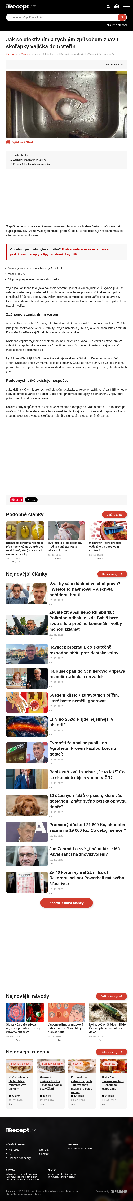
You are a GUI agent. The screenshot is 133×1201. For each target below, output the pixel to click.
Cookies (44, 1149)
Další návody (109, 996)
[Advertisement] (66, 195)
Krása (21, 1174)
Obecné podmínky (19, 1158)
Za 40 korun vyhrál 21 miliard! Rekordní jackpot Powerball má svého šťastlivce (86, 878)
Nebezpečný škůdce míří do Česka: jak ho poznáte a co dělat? (107, 1028)
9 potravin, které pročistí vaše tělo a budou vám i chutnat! (105, 546)
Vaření (20, 1179)
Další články (114, 514)
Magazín (25, 54)
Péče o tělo (20, 1177)
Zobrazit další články (66, 903)
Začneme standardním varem (29, 159)
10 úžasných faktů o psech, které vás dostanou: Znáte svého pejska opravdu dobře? (88, 801)
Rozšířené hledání (115, 25)
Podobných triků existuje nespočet (32, 164)
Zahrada (28, 1179)
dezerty (77, 1063)
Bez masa (109, 1063)
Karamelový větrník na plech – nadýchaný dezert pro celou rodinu (81, 1085)
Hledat (122, 17)
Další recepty (109, 1052)
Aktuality (51, 1174)
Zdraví (36, 1179)
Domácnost (31, 1174)
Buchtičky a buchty (21, 1063)
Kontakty (13, 1149)
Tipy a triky (32, 1177)
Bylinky (60, 1174)
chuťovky (72, 1148)
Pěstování (10, 1179)
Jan (107, 64)
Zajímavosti (53, 1177)
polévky (82, 1148)
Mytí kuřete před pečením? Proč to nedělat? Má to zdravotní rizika (65, 546)
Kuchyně (10, 1177)
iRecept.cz (11, 54)
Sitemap (44, 1153)
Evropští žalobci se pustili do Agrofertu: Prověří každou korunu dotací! (82, 748)
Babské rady (12, 1174)
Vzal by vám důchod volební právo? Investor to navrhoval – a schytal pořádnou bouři (85, 589)
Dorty (89, 1148)
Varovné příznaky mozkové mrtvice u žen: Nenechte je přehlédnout (65, 1028)
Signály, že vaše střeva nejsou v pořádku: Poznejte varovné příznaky (24, 1028)
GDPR (12, 1153)
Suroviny (64, 1177)
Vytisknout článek (23, 142)
